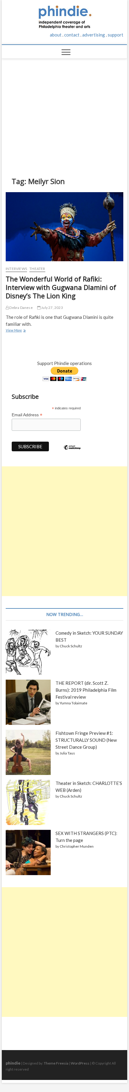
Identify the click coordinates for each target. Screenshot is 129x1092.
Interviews (16, 268)
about (56, 34)
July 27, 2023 (51, 307)
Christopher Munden (77, 846)
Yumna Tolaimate (73, 703)
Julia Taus (67, 753)
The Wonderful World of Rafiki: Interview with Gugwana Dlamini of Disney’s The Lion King (61, 287)
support (115, 34)
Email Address (27, 415)
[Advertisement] (64, 113)
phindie (13, 1062)
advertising (93, 34)
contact (72, 34)
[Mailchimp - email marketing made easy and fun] (72, 451)
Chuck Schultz (71, 646)
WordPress (80, 1063)
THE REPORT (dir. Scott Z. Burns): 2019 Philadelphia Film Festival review (86, 690)
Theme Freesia (56, 1063)
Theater (37, 268)
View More (15, 331)
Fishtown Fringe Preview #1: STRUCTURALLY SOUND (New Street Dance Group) (86, 740)
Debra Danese (21, 307)
